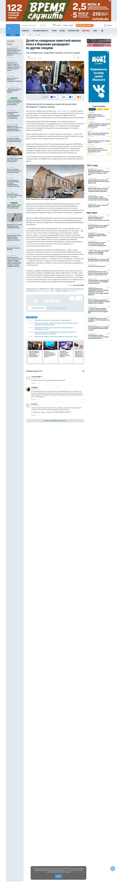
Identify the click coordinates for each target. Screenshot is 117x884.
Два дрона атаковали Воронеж (13, 248)
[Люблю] (41, 299)
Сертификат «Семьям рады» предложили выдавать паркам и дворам (65, 354)
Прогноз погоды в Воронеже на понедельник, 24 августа (14, 80)
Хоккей (38, 35)
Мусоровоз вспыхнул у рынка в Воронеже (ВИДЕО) (14, 90)
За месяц (106, 109)
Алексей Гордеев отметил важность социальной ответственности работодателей (34, 354)
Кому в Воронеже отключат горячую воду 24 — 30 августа (14, 195)
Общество (13, 255)
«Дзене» (52, 291)
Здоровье (13, 110)
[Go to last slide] (26, 352)
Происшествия (73, 31)
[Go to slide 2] (99, 47)
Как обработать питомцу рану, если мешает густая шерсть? (14, 160)
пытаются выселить (63, 111)
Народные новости (40, 31)
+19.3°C (58, 25)
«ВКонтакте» (44, 291)
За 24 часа (92, 109)
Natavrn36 (34, 404)
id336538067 (34, 387)
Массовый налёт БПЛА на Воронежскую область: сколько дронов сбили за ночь (14, 238)
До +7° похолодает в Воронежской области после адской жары (14, 171)
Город (54, 31)
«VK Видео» (72, 291)
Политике (66, 870)
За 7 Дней (99, 109)
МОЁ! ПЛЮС (86, 31)
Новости (25, 31)
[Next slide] (84, 352)
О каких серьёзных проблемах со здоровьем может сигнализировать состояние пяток (13, 115)
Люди (12, 178)
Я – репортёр (14, 98)
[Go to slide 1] (98, 47)
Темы (95, 31)
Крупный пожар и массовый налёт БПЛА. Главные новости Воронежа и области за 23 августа (14, 52)
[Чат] (112, 868)
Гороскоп (13, 61)
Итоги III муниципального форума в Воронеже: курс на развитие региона (50, 354)
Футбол (31, 35)
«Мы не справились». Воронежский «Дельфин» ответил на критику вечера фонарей (14, 102)
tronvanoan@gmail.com (37, 376)
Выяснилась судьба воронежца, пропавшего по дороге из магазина (14, 140)
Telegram (37, 291)
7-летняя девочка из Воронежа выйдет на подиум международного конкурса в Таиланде (13, 183)
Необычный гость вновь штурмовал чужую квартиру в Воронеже (14, 226)
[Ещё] (102, 31)
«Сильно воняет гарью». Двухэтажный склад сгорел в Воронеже (14, 206)
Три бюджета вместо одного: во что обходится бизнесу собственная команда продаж (81, 354)
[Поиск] (108, 31)
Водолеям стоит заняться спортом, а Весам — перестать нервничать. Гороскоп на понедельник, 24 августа (13, 66)
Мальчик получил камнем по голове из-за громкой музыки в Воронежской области (14, 128)
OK (58, 876)
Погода (62, 31)
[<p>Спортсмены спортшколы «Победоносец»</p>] (55, 77)
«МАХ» (52, 289)
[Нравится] (30, 299)
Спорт (23, 35)
